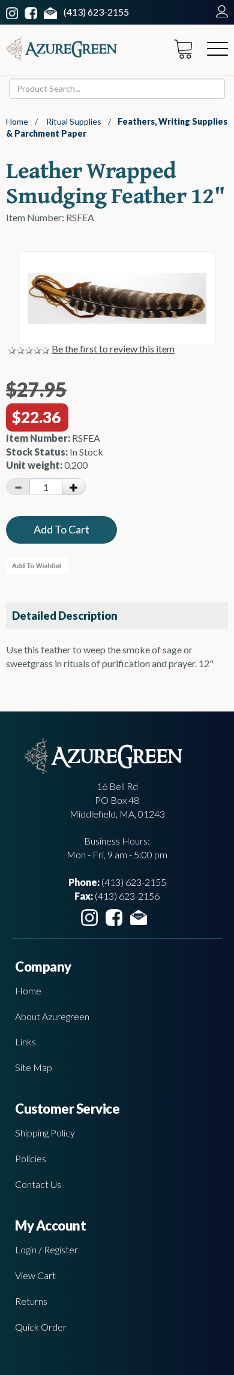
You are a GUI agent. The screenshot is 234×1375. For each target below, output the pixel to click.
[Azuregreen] (61, 49)
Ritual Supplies (73, 121)
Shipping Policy (45, 1132)
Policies (30, 1158)
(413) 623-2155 (96, 11)
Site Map (33, 1067)
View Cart (35, 1275)
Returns (31, 1301)
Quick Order (41, 1326)
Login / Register (46, 1249)
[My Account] (219, 11)
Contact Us (38, 1184)
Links (25, 1041)
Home (17, 121)
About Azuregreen (52, 1016)
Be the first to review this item (113, 348)
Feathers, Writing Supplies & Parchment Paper (116, 127)
